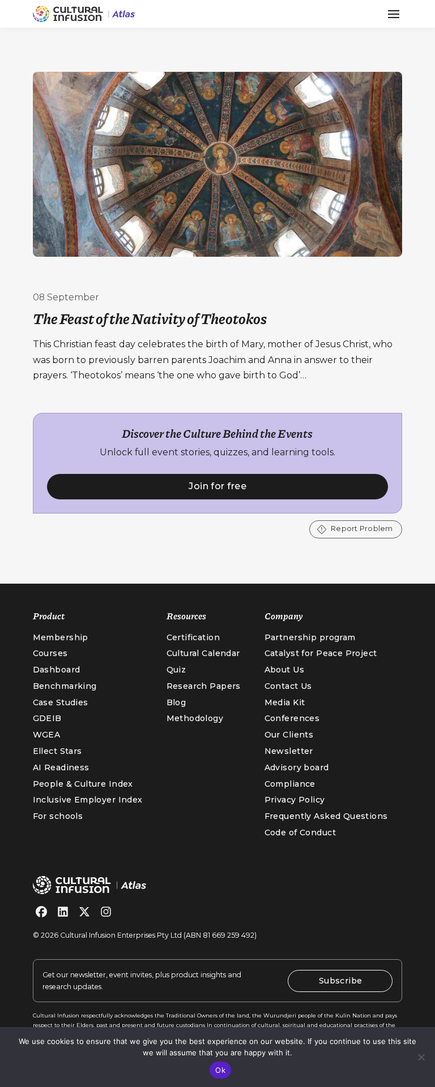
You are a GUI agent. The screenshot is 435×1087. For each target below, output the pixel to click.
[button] (393, 14)
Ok (220, 1070)
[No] (421, 1057)
